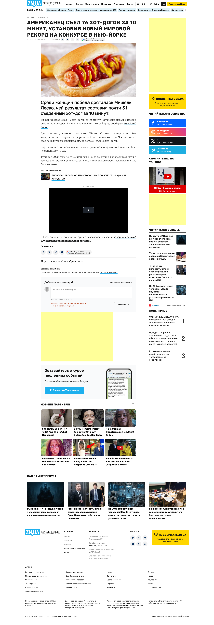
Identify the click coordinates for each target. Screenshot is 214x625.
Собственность (154, 587)
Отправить (123, 305)
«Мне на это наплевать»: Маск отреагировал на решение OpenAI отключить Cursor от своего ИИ (160, 273)
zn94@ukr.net (94, 552)
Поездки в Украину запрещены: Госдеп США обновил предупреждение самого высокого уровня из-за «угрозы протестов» (163, 338)
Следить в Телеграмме (66, 390)
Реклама (67, 545)
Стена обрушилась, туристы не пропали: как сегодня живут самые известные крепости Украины (164, 321)
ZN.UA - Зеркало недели (168, 188)
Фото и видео (92, 4)
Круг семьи (152, 580)
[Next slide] (185, 10)
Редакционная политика (74, 548)
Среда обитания (114, 580)
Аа (164, 4)
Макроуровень (31, 580)
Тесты (130, 4)
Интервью (106, 4)
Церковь (110, 584)
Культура (111, 587)
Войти (156, 4)
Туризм (151, 584)
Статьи (79, 4)
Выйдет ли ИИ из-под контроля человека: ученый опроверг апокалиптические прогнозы (161, 242)
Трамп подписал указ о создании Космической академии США (162, 256)
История (151, 576)
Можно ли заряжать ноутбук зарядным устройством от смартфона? (159, 355)
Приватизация (31, 587)
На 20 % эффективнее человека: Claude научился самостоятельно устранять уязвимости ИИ (161, 293)
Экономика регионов (34, 591)
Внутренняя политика (34, 572)
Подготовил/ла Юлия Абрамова (60, 261)
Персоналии (71, 587)
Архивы (67, 537)
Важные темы (35, 10)
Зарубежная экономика (76, 576)
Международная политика (36, 576)
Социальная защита (74, 572)
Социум (151, 572)
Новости (69, 4)
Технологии (112, 576)
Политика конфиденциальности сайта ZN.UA (170, 616)
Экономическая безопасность (79, 584)
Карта (66, 552)
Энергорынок (31, 584)
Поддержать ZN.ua (177, 4)
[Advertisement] (77, 336)
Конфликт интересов (75, 580)
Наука (109, 572)
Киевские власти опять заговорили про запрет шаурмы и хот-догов (89, 176)
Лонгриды (119, 4)
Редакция (68, 541)
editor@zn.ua (103, 558)
